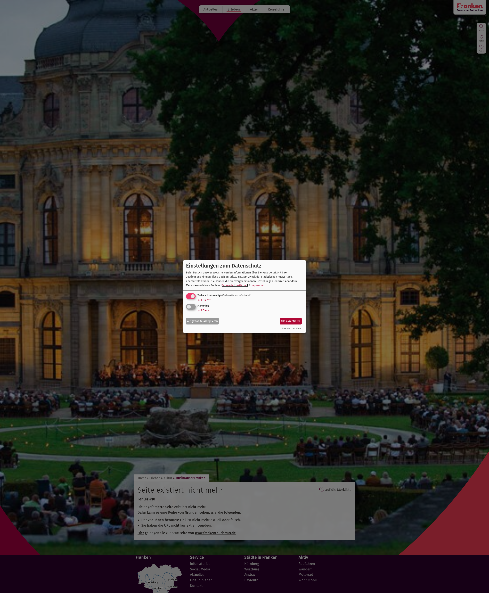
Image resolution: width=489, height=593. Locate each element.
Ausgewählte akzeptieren (202, 321)
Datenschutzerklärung (234, 285)
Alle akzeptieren (290, 321)
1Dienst (204, 300)
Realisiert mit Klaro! (291, 328)
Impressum (257, 285)
